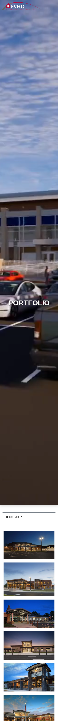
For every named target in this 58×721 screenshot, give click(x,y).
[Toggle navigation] (52, 6)
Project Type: (12, 516)
